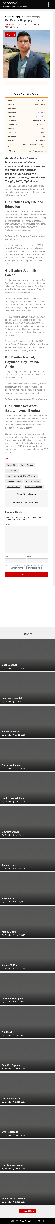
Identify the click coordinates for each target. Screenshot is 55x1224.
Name (8, 557)
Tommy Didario (32, 481)
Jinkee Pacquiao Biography (25, 502)
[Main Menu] (46, 4)
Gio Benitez (12, 470)
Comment (9, 524)
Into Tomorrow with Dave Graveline (21, 476)
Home (7, 17)
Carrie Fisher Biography (28, 494)
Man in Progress (14, 481)
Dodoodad (10, 3)
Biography (16, 17)
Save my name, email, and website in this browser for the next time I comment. (26, 567)
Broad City (11, 465)
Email (30, 557)
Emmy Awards (27, 465)
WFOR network (13, 487)
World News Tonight (33, 487)
